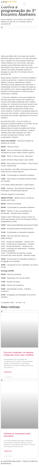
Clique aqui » (8, 372)
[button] (24, 3)
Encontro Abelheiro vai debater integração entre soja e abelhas (19, 353)
